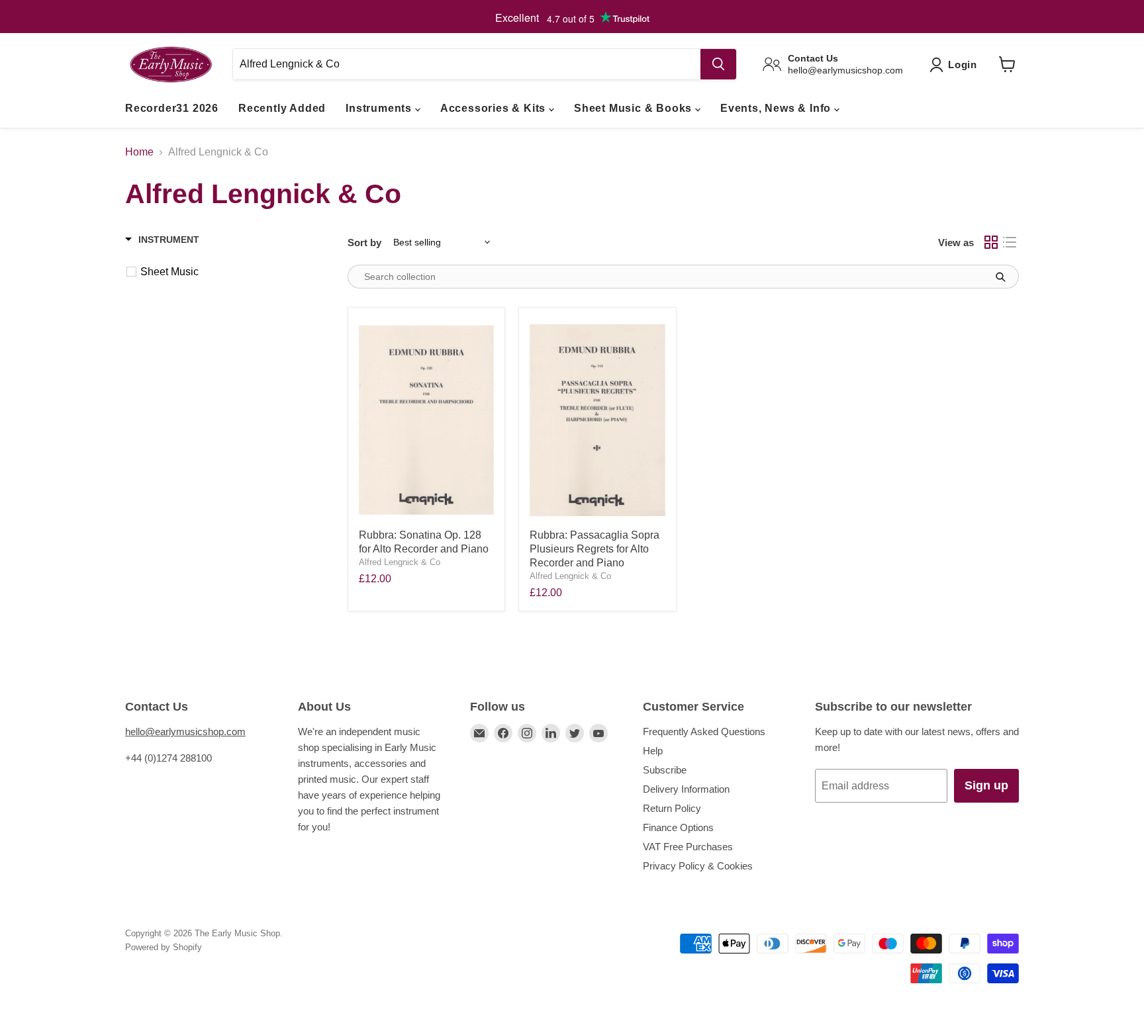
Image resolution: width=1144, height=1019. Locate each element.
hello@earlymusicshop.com (185, 731)
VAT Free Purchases (688, 846)
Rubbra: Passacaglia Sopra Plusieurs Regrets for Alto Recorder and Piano (594, 548)
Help (653, 750)
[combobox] (466, 64)
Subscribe (665, 769)
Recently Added (282, 108)
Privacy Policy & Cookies (698, 865)
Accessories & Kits (494, 108)
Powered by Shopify (163, 947)
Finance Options (678, 827)
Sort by (364, 242)
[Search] (718, 64)
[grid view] (991, 242)
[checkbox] (230, 272)
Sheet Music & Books (634, 108)
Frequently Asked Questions (704, 731)
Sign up (986, 785)
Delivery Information (686, 789)
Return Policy (672, 808)
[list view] (1009, 242)
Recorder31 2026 (171, 108)
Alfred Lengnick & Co (399, 562)
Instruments (380, 108)
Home (139, 151)
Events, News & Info (777, 108)
